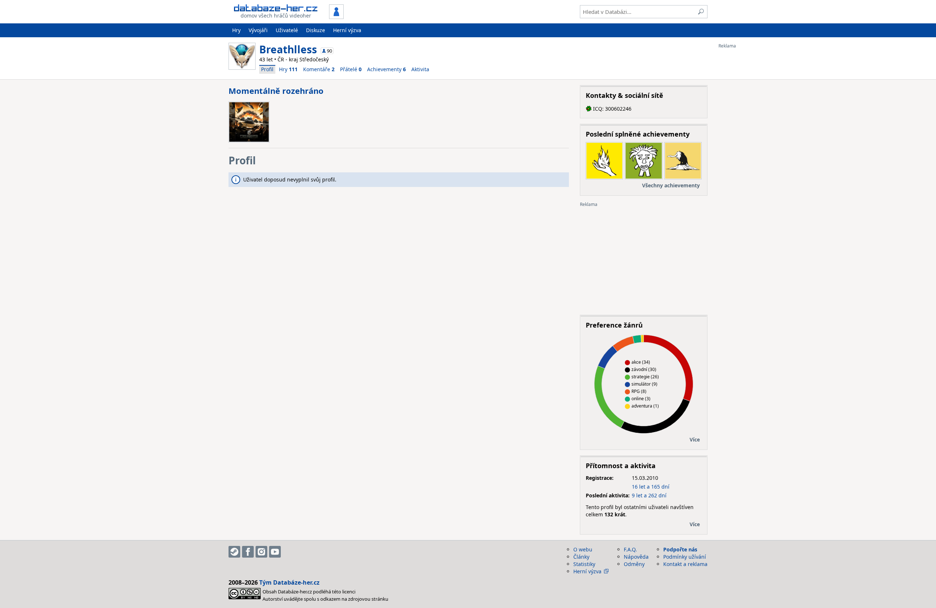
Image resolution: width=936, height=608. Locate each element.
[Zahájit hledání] (701, 12)
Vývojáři (258, 30)
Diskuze (315, 30)
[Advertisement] (747, 158)
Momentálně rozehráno (276, 90)
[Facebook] (248, 552)
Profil (267, 69)
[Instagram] (261, 552)
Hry (236, 30)
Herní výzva (347, 30)
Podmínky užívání (684, 556)
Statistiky (584, 564)
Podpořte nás (680, 549)
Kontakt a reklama (685, 564)
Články (581, 556)
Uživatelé (287, 30)
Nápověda (636, 556)
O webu (582, 549)
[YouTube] (275, 552)
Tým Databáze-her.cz (289, 582)
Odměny (634, 564)
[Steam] (234, 552)
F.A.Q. (630, 549)
